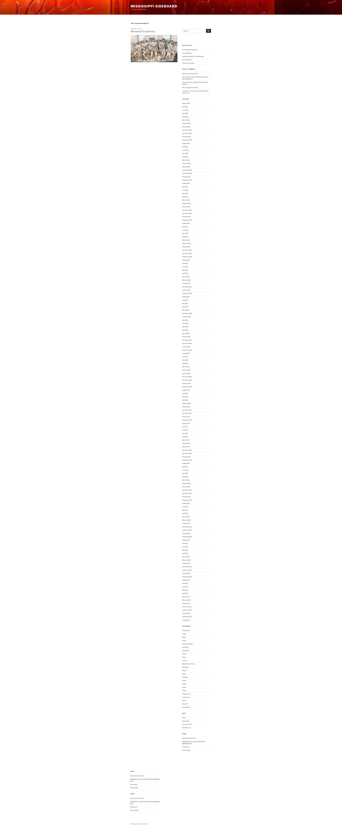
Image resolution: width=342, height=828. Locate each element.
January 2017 (186, 446)
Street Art (185, 704)
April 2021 (185, 306)
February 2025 (186, 163)
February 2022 (186, 280)
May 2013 (185, 590)
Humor (184, 657)
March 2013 (185, 596)
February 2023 (186, 243)
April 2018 (185, 400)
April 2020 (185, 330)
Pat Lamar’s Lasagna (188, 63)
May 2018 (185, 396)
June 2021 (185, 300)
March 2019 (185, 366)
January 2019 (186, 373)
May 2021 (185, 303)
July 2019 (185, 356)
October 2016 (186, 457)
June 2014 (185, 546)
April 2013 (185, 593)
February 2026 (186, 123)
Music (184, 674)
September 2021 (187, 293)
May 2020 (185, 326)
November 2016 (187, 453)
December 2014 (187, 526)
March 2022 (185, 276)
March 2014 (185, 556)
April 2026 (185, 116)
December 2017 (187, 410)
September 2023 (187, 220)
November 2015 (187, 493)
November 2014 (187, 530)
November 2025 (187, 133)
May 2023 (185, 233)
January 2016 (186, 486)
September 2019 (187, 350)
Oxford (184, 680)
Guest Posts (185, 650)
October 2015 (186, 496)
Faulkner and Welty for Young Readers (193, 56)
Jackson (184, 660)
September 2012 (187, 616)
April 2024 (185, 196)
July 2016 (185, 466)
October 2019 (186, 346)
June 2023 (185, 230)
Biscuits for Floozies (192, 87)
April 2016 (185, 476)
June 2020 (185, 323)
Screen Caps (186, 697)
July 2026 (185, 107)
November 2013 (187, 570)
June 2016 (185, 470)
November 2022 (187, 253)
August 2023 (186, 223)
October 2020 (186, 316)
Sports (184, 700)
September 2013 (187, 576)
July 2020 (185, 320)
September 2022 (187, 256)
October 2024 (186, 176)
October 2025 (186, 136)
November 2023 (187, 213)
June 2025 (185, 150)
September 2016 (187, 460)
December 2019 (187, 340)
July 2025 (185, 146)
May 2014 (185, 550)
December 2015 (187, 490)
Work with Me (186, 750)
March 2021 (185, 310)
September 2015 (187, 500)
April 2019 (185, 363)
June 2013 (185, 586)
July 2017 (185, 426)
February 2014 (186, 560)
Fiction (184, 640)
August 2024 (186, 183)
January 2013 (186, 603)
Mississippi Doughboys (143, 31)
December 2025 (187, 130)
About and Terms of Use (189, 738)
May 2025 (185, 153)
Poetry (184, 687)
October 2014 (186, 533)
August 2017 (186, 423)
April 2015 (185, 513)
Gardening (185, 647)
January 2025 (186, 167)
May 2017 (185, 433)
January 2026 (186, 126)
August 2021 (186, 296)
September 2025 (187, 140)
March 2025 (185, 160)
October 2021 (186, 290)
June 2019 (185, 360)
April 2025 (185, 156)
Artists (184, 634)
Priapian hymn (186, 694)
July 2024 (185, 186)
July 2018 (185, 393)
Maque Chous (194, 73)
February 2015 (186, 520)
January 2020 (186, 336)
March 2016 (185, 480)
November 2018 (187, 380)
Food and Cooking (187, 644)
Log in (184, 717)
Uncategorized (186, 707)
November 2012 (187, 610)
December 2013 (187, 566)
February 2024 (186, 203)
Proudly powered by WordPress (139, 824)
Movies (184, 670)
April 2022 (185, 273)
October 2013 (186, 573)
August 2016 (186, 463)
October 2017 (186, 416)
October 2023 (186, 216)
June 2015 (185, 506)
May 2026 (185, 113)
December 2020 (187, 313)
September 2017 (187, 420)
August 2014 (186, 540)
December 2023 (187, 210)
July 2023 (185, 227)
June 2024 (185, 190)
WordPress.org (186, 727)
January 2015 (186, 523)
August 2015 (186, 503)
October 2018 (186, 383)
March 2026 (185, 120)
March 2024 (185, 200)
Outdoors (185, 677)
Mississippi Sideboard (154, 6)
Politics (184, 690)
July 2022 (185, 263)
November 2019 (187, 343)
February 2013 (186, 600)
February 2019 (186, 370)
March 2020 (186, 333)
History (184, 654)
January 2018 (186, 406)
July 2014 (185, 543)
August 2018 (186, 390)
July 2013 (185, 583)
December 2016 (187, 450)
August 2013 (186, 580)
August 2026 (186, 103)
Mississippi (185, 667)
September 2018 (187, 386)
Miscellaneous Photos (188, 664)
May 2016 (185, 473)
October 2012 (186, 613)
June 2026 (185, 110)
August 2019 (186, 353)
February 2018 (186, 403)
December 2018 (187, 376)
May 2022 (185, 270)
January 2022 (186, 283)
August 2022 (186, 260)
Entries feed (185, 721)
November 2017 (187, 413)
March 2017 (185, 440)
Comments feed (187, 724)
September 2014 (187, 536)
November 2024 (187, 173)
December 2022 (187, 250)
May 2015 (185, 510)
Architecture (186, 630)
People (184, 684)
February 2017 (186, 443)
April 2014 (185, 553)
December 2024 (187, 170)
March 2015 (185, 517)
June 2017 (185, 430)
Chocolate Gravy (187, 59)
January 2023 (186, 246)
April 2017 (185, 436)
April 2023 (185, 236)
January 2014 (186, 563)
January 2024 (186, 206)
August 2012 (186, 620)
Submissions (186, 747)
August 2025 (186, 143)
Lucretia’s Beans (187, 53)
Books (184, 637)
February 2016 (186, 483)
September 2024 (187, 180)
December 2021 (187, 287)
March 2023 (185, 240)
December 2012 (187, 606)
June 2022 (185, 266)
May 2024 (185, 193)
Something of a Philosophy (189, 49)
